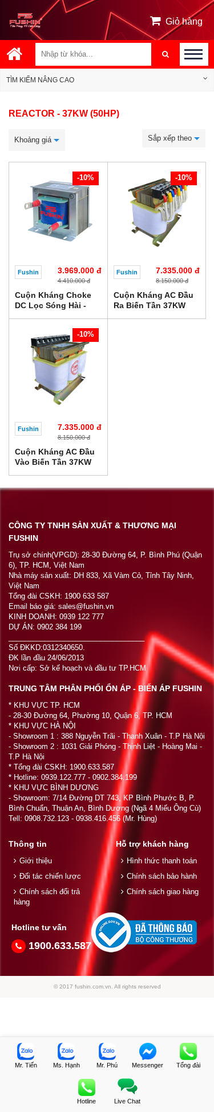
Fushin (28, 272)
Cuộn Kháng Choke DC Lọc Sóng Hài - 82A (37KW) (53, 305)
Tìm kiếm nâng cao (40, 80)
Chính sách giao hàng (163, 891)
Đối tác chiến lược (50, 876)
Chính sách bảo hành (162, 876)
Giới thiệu (35, 860)
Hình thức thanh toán (162, 860)
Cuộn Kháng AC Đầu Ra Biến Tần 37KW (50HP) (153, 305)
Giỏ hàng (184, 21)
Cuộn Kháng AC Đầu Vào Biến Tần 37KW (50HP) (55, 462)
